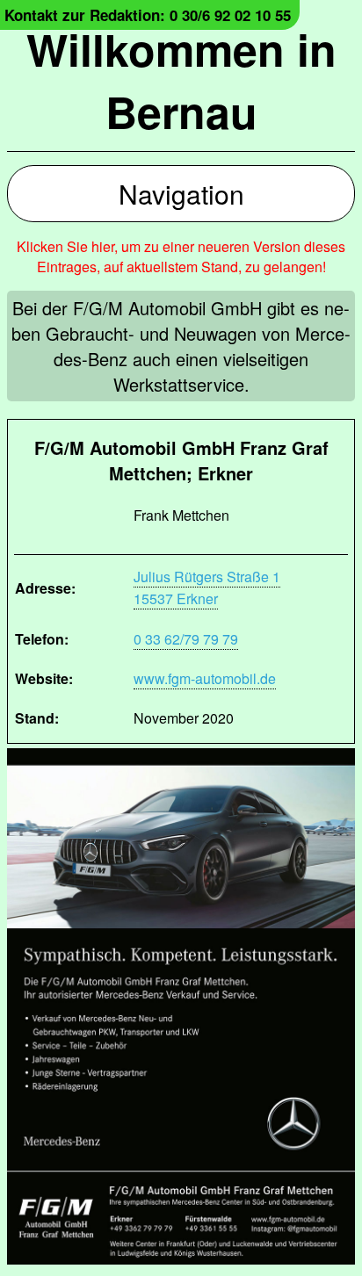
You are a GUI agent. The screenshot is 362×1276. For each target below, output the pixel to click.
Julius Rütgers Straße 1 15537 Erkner (207, 587)
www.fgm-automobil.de (205, 678)
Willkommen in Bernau (181, 80)
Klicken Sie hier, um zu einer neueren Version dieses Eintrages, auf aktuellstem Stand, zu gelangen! (181, 256)
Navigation (181, 194)
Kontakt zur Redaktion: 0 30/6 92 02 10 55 (147, 14)
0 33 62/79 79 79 (186, 639)
